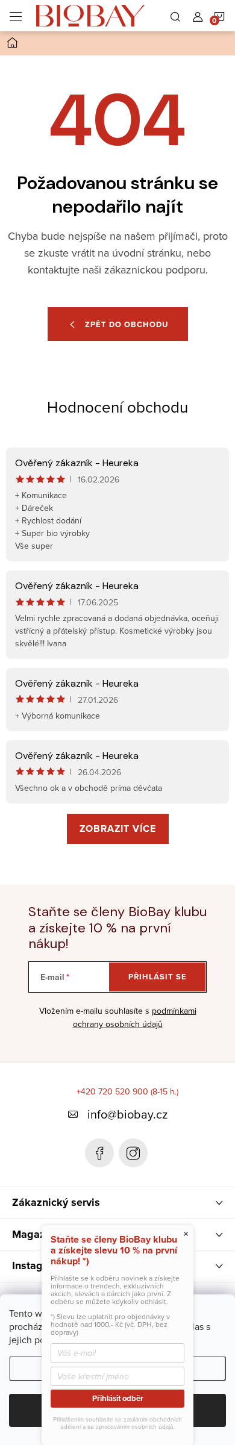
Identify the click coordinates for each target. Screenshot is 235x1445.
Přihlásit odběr (117, 1398)
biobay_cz (133, 1152)
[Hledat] (175, 15)
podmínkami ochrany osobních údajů (134, 1017)
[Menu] (15, 15)
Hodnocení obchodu (117, 406)
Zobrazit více (118, 828)
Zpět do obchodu (126, 324)
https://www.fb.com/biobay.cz (99, 1152)
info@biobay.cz (127, 1114)
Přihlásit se (157, 976)
